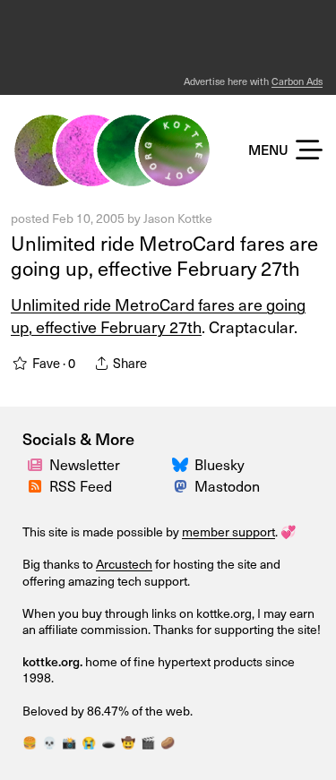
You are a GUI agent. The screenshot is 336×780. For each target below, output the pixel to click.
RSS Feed (80, 485)
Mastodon (227, 485)
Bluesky (219, 464)
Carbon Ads (297, 81)
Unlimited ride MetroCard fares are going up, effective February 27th (164, 255)
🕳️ (108, 742)
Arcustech (124, 563)
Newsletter (84, 464)
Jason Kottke (177, 218)
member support (228, 531)
